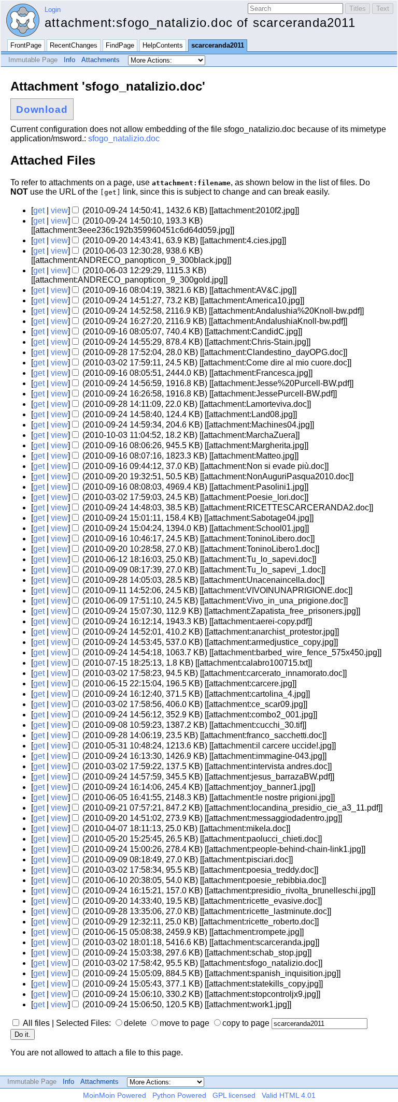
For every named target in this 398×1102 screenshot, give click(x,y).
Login (53, 9)
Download (42, 109)
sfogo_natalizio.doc (124, 138)
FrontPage (25, 45)
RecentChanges (73, 45)
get (39, 210)
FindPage (120, 45)
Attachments (100, 60)
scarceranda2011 (217, 45)
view (59, 210)
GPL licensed (233, 1095)
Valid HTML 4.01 (289, 1095)
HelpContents (163, 45)
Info (69, 60)
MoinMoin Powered (114, 1095)
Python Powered (179, 1095)
